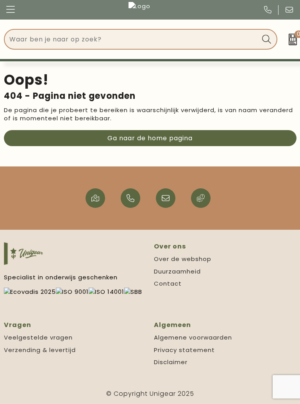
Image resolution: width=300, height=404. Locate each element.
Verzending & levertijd (40, 350)
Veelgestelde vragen (38, 337)
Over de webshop (182, 259)
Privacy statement (184, 350)
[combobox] (131, 39)
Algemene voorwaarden (193, 337)
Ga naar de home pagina (150, 138)
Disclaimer (171, 362)
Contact (168, 283)
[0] (290, 39)
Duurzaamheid (177, 271)
